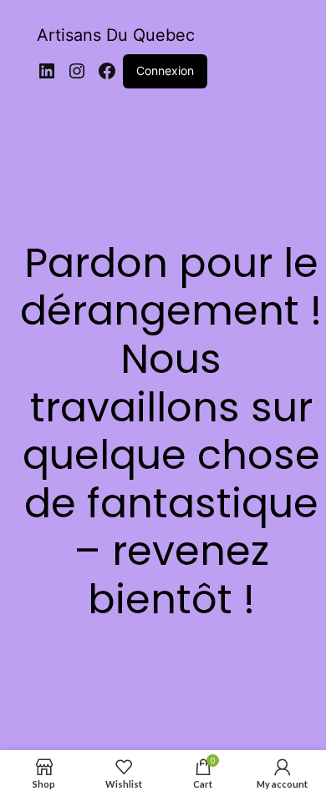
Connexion (165, 70)
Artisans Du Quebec (116, 35)
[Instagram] (77, 71)
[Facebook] (107, 71)
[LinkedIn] (47, 71)
